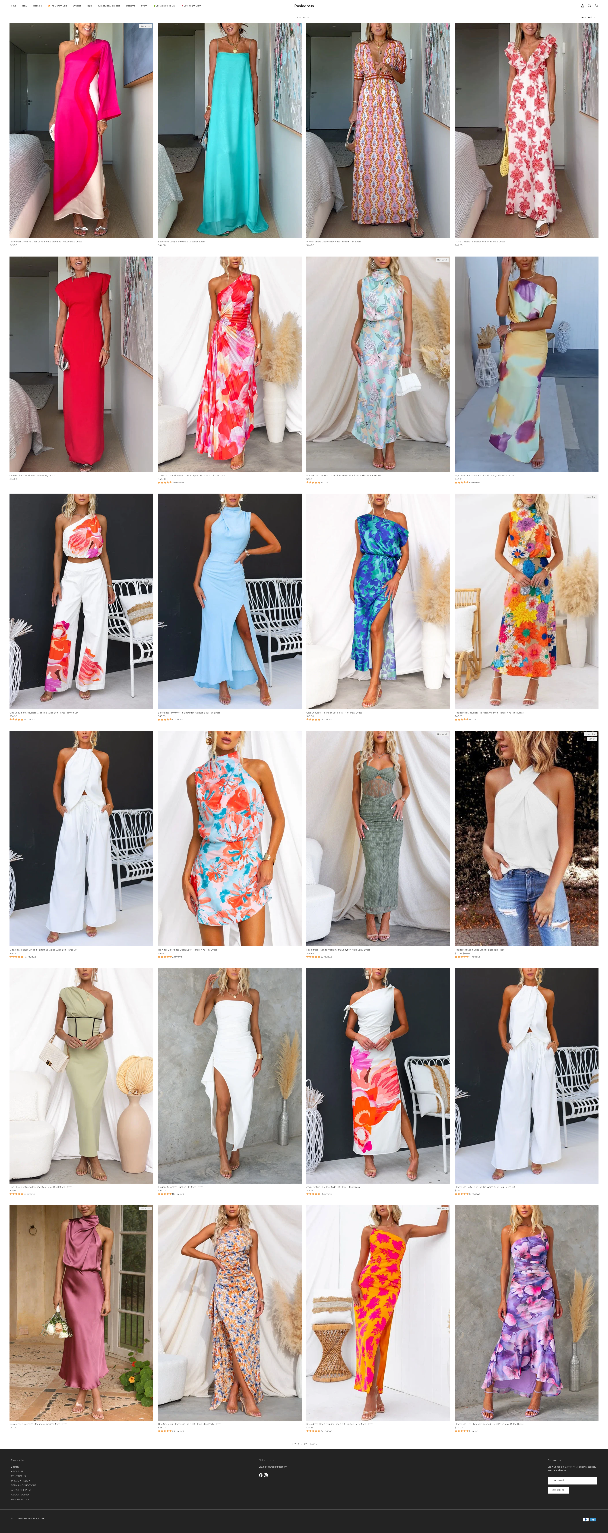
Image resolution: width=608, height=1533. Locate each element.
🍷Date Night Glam (191, 5)
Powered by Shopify (36, 1519)
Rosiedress (22, 1519)
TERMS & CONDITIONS (23, 1485)
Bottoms (130, 5)
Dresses (77, 5)
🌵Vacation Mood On (164, 5)
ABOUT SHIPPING (21, 1490)
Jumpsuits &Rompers (109, 5)
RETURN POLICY (20, 1499)
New (24, 5)
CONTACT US (18, 1476)
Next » (313, 1444)
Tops (89, 5)
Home (13, 5)
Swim (144, 5)
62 (305, 1444)
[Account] (582, 6)
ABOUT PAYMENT (21, 1494)
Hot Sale (37, 5)
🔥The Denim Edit (57, 5)
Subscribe (558, 1490)
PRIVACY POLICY (20, 1480)
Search (15, 1466)
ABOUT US (17, 1471)
